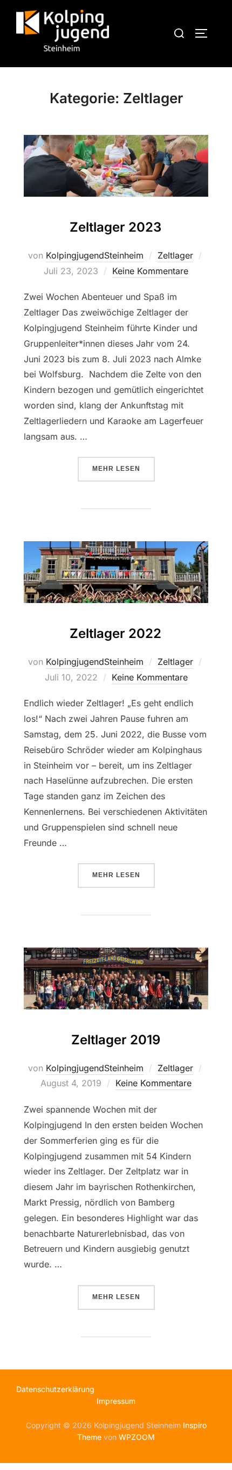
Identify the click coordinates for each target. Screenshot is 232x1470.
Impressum (116, 1401)
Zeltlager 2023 (115, 227)
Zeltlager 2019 (115, 1040)
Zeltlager (175, 255)
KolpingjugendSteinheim (95, 255)
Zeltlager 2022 (115, 633)
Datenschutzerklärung (55, 1389)
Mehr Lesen (123, 468)
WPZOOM (137, 1437)
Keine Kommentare (150, 271)
